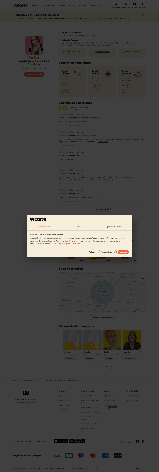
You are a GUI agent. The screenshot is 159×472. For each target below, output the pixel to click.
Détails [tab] (79, 227)
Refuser (92, 252)
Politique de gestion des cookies (69, 244)
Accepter (123, 252)
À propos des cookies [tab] (114, 227)
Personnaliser (106, 252)
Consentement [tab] (45, 227)
